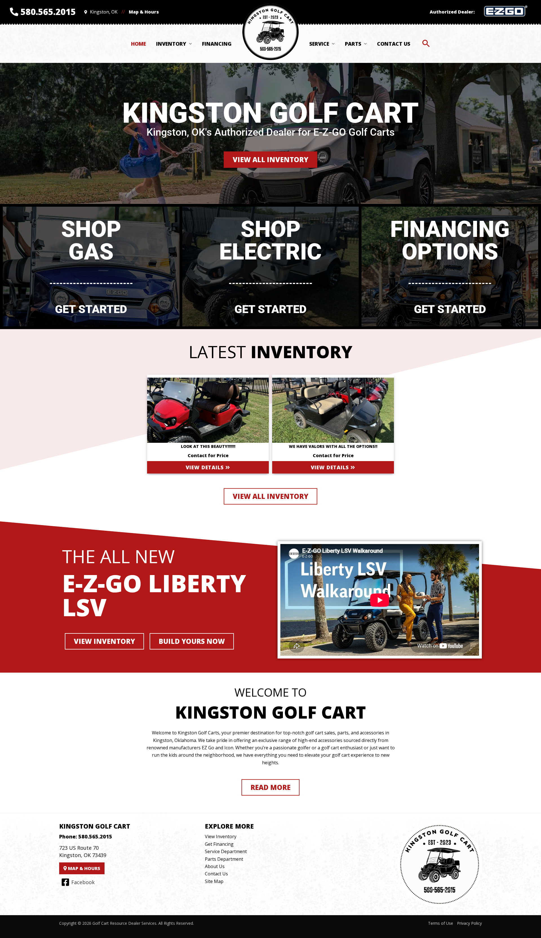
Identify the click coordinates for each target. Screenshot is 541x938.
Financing (217, 43)
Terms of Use (440, 923)
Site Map (214, 881)
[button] (426, 44)
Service (319, 43)
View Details (205, 467)
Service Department (226, 851)
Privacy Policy (469, 923)
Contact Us (393, 43)
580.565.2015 (47, 11)
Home (138, 43)
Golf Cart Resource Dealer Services (124, 923)
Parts (353, 43)
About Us (215, 866)
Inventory (171, 43)
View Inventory (220, 836)
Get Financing (219, 844)
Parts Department (224, 859)
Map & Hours (144, 12)
